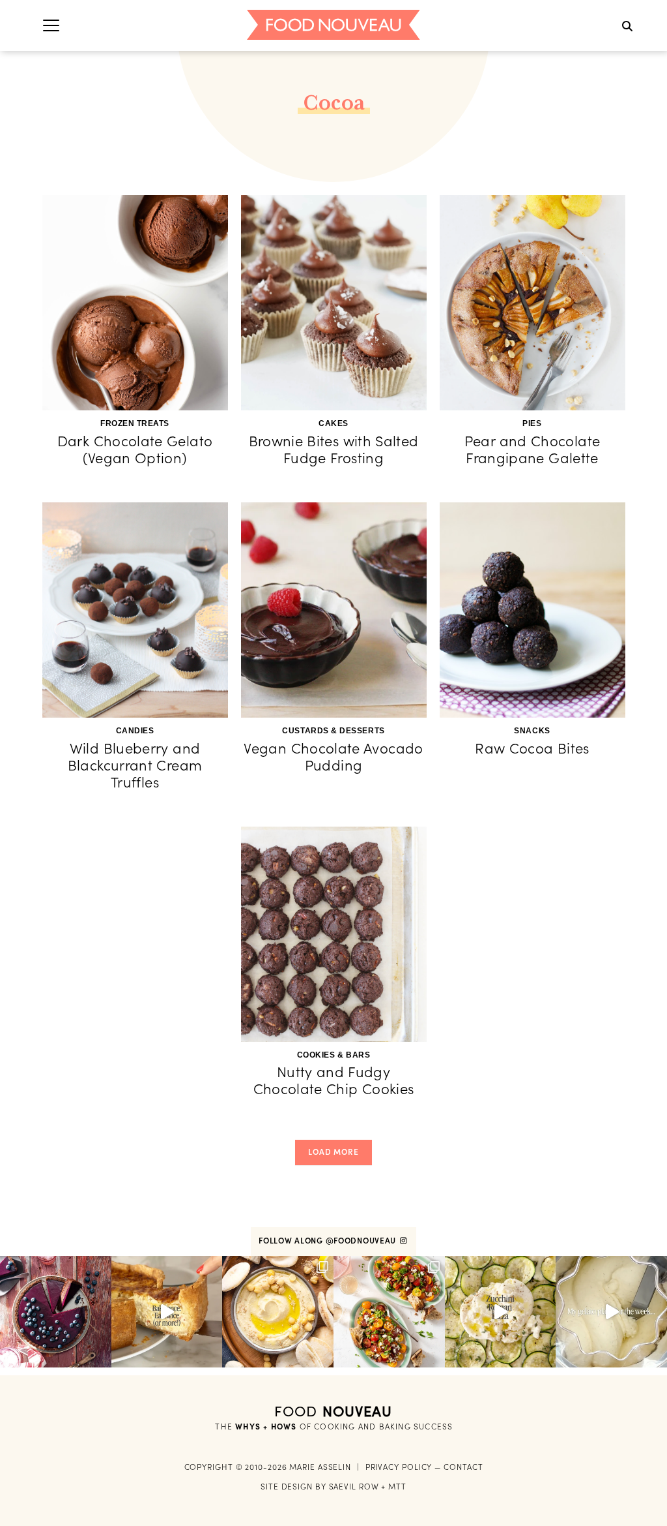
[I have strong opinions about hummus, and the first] (278, 1311)
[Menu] (51, 25)
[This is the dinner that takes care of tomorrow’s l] (167, 1311)
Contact (463, 1467)
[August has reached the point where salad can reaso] (389, 1311)
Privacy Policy (399, 1467)
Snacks (532, 730)
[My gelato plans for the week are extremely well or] (611, 1311)
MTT (397, 1486)
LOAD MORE (333, 1152)
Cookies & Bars (334, 1055)
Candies (135, 730)
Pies (531, 423)
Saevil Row (354, 1486)
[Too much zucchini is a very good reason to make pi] (500, 1311)
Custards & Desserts (333, 730)
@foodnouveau (362, 1240)
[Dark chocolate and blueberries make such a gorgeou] (55, 1311)
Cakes (333, 423)
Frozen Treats (134, 423)
